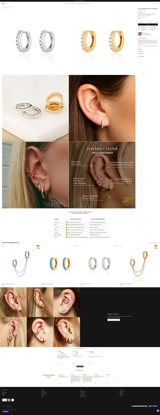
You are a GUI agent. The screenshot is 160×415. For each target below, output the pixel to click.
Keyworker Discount (83, 396)
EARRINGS (73, 3)
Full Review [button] (59, 363)
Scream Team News (43, 392)
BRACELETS (83, 3)
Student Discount (83, 395)
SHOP (66, 3)
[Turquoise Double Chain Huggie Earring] (21, 264)
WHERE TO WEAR (140, 51)
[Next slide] (104, 359)
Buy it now (147, 24)
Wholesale (82, 393)
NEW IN (70, 3)
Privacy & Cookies (83, 392)
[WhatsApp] (141, 56)
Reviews (42, 396)
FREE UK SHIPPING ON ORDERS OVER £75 (80, 0)
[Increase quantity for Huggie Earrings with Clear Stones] (141, 22)
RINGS (87, 3)
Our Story (42, 395)
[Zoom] (67, 10)
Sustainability (43, 391)
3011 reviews (48, 377)
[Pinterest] (140, 56)
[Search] (154, 4)
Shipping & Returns (4, 392)
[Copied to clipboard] (143, 56)
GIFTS (90, 3)
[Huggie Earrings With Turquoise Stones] (60, 264)
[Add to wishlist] (3, 9)
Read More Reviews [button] (80, 366)
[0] (157, 4)
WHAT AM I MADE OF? (141, 53)
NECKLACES (78, 3)
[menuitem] (66, 4)
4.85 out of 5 (82, 369)
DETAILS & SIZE (140, 49)
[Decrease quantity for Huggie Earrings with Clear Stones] (138, 22)
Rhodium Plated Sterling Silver (139, 19)
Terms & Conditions (83, 391)
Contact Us (3, 393)
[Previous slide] (55, 359)
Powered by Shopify (13, 409)
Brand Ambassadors (44, 393)
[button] (140, 12)
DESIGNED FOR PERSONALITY (142, 38)
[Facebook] (138, 56)
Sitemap (3, 395)
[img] (59, 351)
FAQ (2, 391)
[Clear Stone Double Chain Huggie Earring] (139, 264)
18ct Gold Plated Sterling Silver (141, 19)
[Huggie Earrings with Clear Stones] (100, 264)
